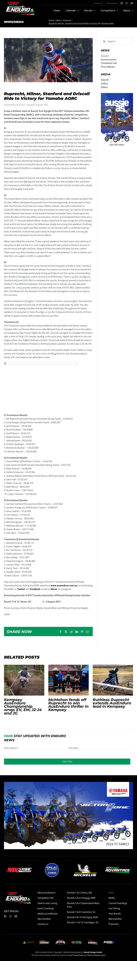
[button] (6, 870)
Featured (39, 105)
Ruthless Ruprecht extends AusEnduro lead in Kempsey (113, 680)
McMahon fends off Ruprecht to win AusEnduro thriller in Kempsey (68, 680)
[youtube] (132, 3)
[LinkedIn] (76, 632)
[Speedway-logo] (108, 941)
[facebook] (122, 3)
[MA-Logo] (28, 942)
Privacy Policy (78, 955)
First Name (73, 748)
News (46, 105)
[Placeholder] (76, 941)
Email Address (11, 748)
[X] (66, 632)
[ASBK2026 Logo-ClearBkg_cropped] (44, 941)
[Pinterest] (82, 632)
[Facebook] (60, 632)
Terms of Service (94, 955)
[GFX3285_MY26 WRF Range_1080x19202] (117, 94)
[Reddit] (71, 632)
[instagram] (126, 3)
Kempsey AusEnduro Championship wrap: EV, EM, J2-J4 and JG (24, 680)
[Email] (87, 632)
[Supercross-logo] (60, 941)
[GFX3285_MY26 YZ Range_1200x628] (68, 783)
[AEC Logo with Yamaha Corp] (92, 940)
